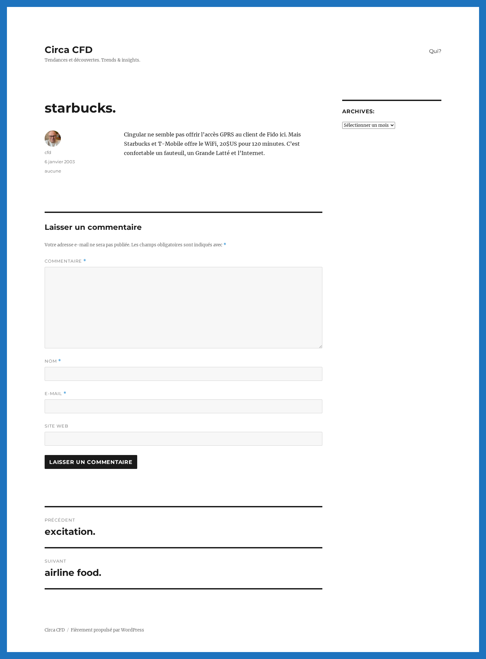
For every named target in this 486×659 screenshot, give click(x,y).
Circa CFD (69, 49)
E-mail (55, 393)
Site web (56, 426)
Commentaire (65, 261)
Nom (53, 361)
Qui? (435, 51)
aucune (53, 171)
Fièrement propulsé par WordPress (107, 630)
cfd (48, 152)
